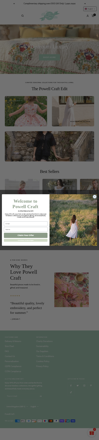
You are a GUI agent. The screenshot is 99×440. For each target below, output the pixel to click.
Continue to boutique (26, 240)
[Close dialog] (94, 196)
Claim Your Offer (26, 235)
